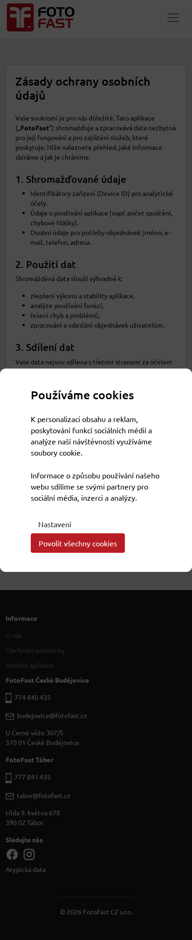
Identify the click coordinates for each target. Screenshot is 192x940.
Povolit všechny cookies (78, 543)
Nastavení (54, 524)
